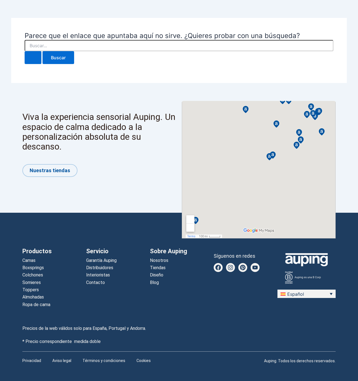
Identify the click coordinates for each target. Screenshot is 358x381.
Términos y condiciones (104, 360)
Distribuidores (99, 267)
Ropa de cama (36, 304)
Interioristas (98, 275)
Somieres (31, 282)
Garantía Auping (101, 260)
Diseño (156, 275)
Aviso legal (61, 360)
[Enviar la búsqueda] (33, 57)
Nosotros (159, 260)
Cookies (143, 360)
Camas (29, 260)
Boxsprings (33, 267)
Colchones (32, 275)
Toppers (30, 289)
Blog (154, 282)
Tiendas (158, 267)
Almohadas (33, 297)
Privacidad (31, 360)
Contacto (95, 282)
